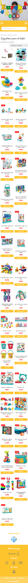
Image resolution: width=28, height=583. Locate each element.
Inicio (2, 35)
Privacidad (20, 578)
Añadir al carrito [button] (7, 70)
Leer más (7, 98)
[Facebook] (14, 16)
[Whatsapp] (10, 16)
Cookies (7, 578)
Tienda (5, 35)
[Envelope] (17, 16)
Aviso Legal (13, 578)
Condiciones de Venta (14, 581)
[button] (2, 23)
